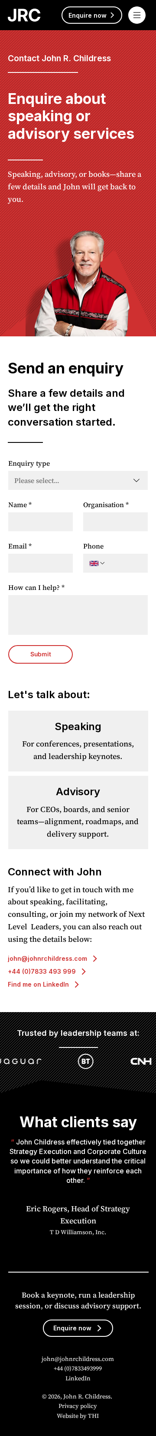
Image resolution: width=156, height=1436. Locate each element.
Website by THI (78, 1415)
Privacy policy (77, 1406)
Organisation (106, 504)
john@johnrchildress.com (78, 1358)
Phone (93, 546)
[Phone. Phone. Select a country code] (97, 563)
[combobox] (78, 480)
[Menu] (137, 15)
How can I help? (36, 587)
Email (20, 546)
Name (20, 504)
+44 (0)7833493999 (78, 1368)
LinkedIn (78, 1378)
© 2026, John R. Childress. (78, 1396)
